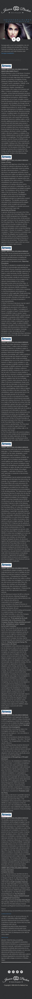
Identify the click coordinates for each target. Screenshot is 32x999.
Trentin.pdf (4, 937)
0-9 (28, 21)
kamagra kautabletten (7, 53)
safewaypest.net (6, 913)
